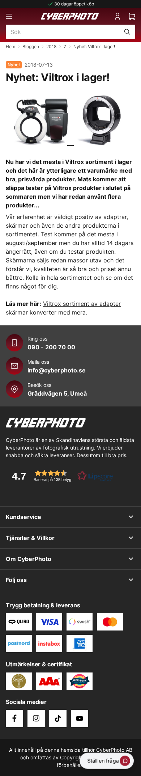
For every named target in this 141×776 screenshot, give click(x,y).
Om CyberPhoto (28, 558)
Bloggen (30, 46)
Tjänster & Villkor (30, 537)
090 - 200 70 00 (51, 347)
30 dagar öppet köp (74, 4)
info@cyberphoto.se (56, 370)
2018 (51, 46)
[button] (60, 476)
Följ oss (16, 579)
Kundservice (23, 516)
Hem (10, 46)
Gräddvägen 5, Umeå (57, 393)
